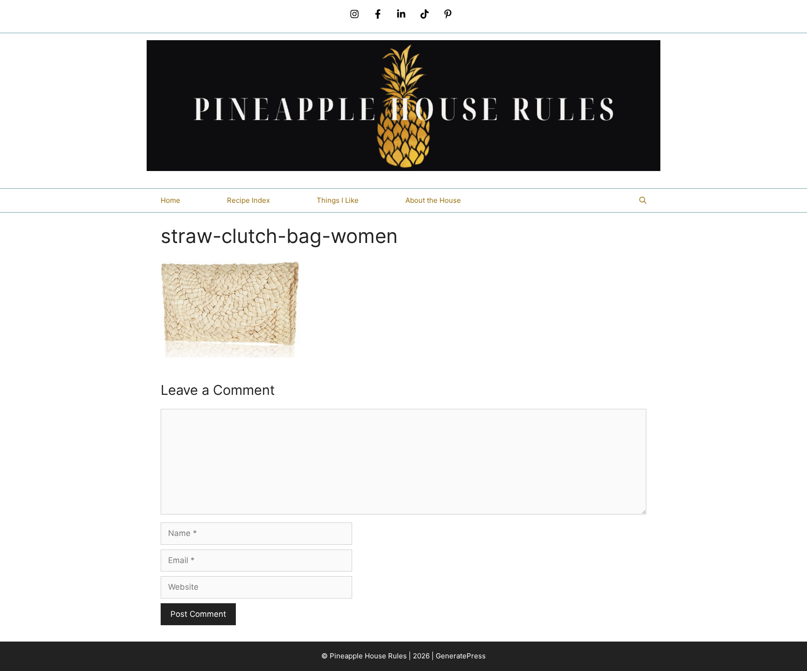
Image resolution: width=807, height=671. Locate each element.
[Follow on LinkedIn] (401, 14)
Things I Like (338, 200)
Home (170, 200)
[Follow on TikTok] (424, 14)
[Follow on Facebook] (377, 14)
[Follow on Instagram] (354, 14)
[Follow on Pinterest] (448, 14)
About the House (433, 200)
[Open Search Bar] (643, 200)
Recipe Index (248, 200)
